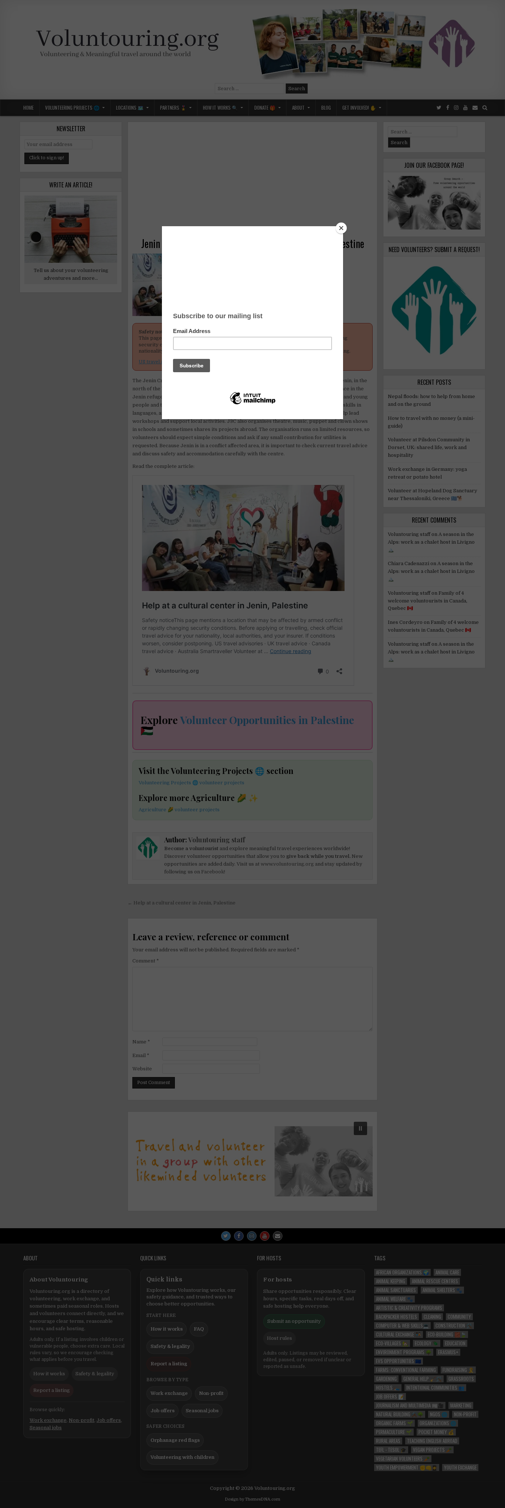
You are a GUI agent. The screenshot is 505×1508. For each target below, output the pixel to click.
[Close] (341, 228)
